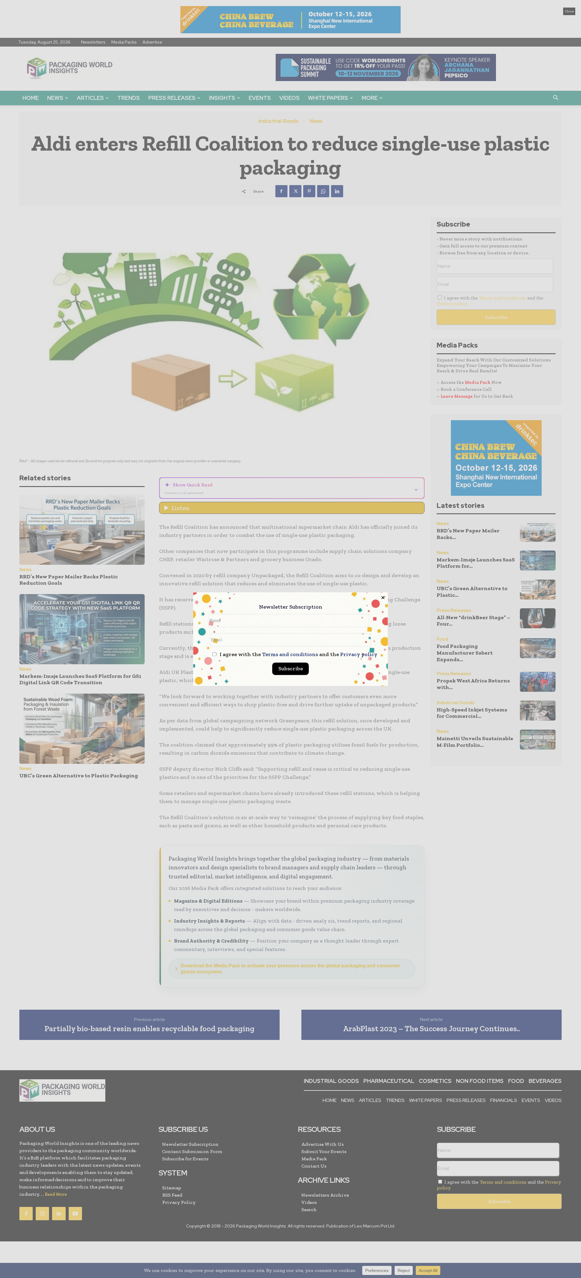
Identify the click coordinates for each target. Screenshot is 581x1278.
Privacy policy (358, 654)
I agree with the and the (297, 654)
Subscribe (290, 668)
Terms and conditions (290, 654)
